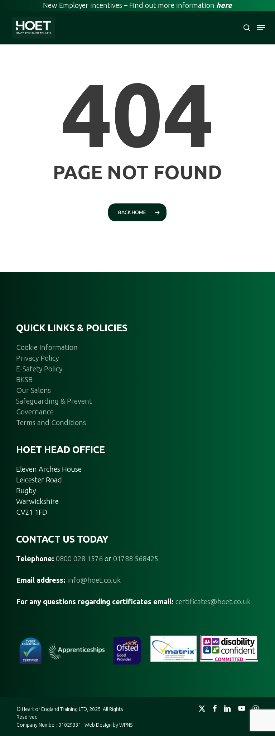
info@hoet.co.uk (94, 580)
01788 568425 (135, 558)
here (224, 5)
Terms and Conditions (51, 422)
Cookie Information (47, 347)
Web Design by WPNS (108, 725)
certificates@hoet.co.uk (213, 601)
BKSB (24, 379)
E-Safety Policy (39, 369)
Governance (35, 412)
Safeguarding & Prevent (54, 401)
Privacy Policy (37, 358)
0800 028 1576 (79, 558)
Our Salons (33, 390)
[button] (261, 27)
